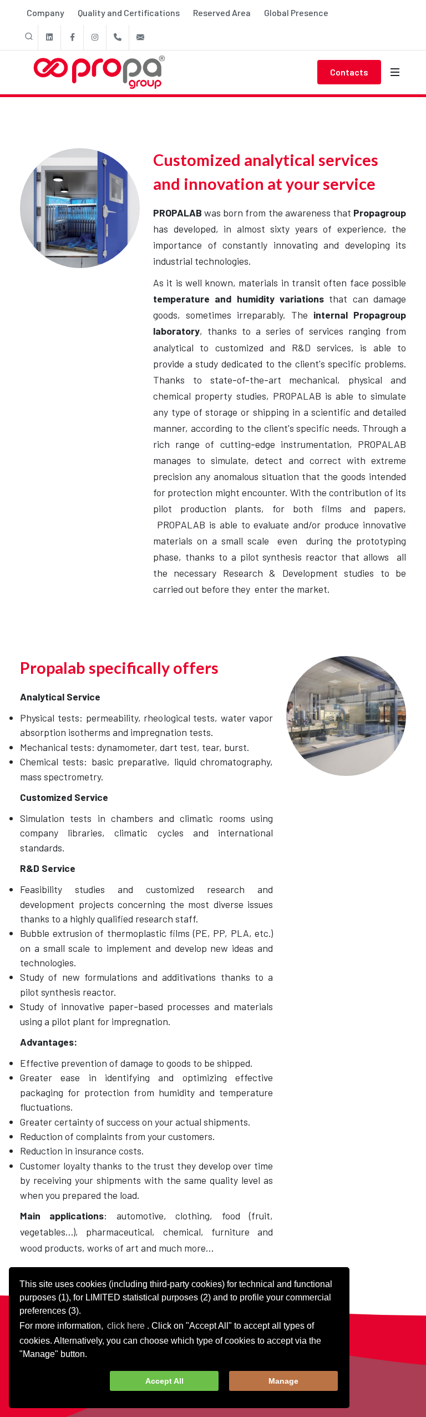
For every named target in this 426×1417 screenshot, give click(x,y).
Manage (283, 1380)
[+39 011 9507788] (117, 37)
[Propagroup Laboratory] (80, 208)
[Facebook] (72, 37)
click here (126, 1325)
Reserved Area (222, 12)
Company (45, 12)
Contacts (349, 72)
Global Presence (296, 12)
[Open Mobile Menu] (394, 72)
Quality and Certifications (129, 12)
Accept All (164, 1380)
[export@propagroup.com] (140, 37)
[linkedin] (49, 37)
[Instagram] (95, 37)
